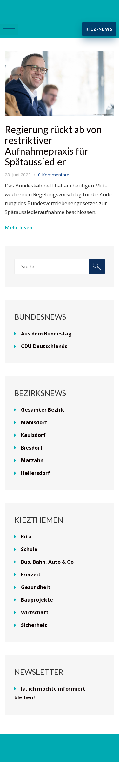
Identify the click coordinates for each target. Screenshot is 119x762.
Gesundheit (35, 587)
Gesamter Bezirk (42, 409)
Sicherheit (34, 625)
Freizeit (31, 574)
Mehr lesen (18, 227)
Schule (29, 549)
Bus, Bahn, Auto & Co (47, 561)
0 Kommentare (53, 175)
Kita (26, 536)
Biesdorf (32, 447)
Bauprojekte (37, 599)
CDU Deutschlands (44, 346)
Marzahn (32, 460)
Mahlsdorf (34, 422)
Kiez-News (99, 29)
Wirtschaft (35, 612)
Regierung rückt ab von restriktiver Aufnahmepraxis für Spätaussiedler (53, 145)
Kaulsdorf (33, 435)
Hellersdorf (35, 473)
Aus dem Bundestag (46, 333)
